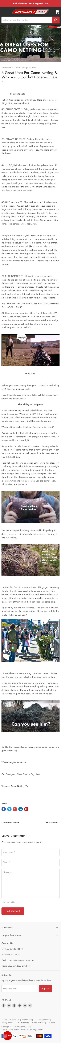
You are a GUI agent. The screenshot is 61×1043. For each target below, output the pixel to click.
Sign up (45, 988)
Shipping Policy (42, 1019)
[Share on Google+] (15, 809)
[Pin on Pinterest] (26, 809)
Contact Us (14, 1019)
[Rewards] (7, 1035)
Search (4, 1019)
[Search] (56, 20)
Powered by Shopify (35, 1029)
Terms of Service (22, 1022)
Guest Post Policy (39, 1022)
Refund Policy (27, 1019)
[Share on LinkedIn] (20, 809)
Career (52, 1022)
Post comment (13, 911)
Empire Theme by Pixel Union (13, 1029)
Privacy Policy (6, 1022)
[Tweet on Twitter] (9, 809)
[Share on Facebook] (3, 809)
